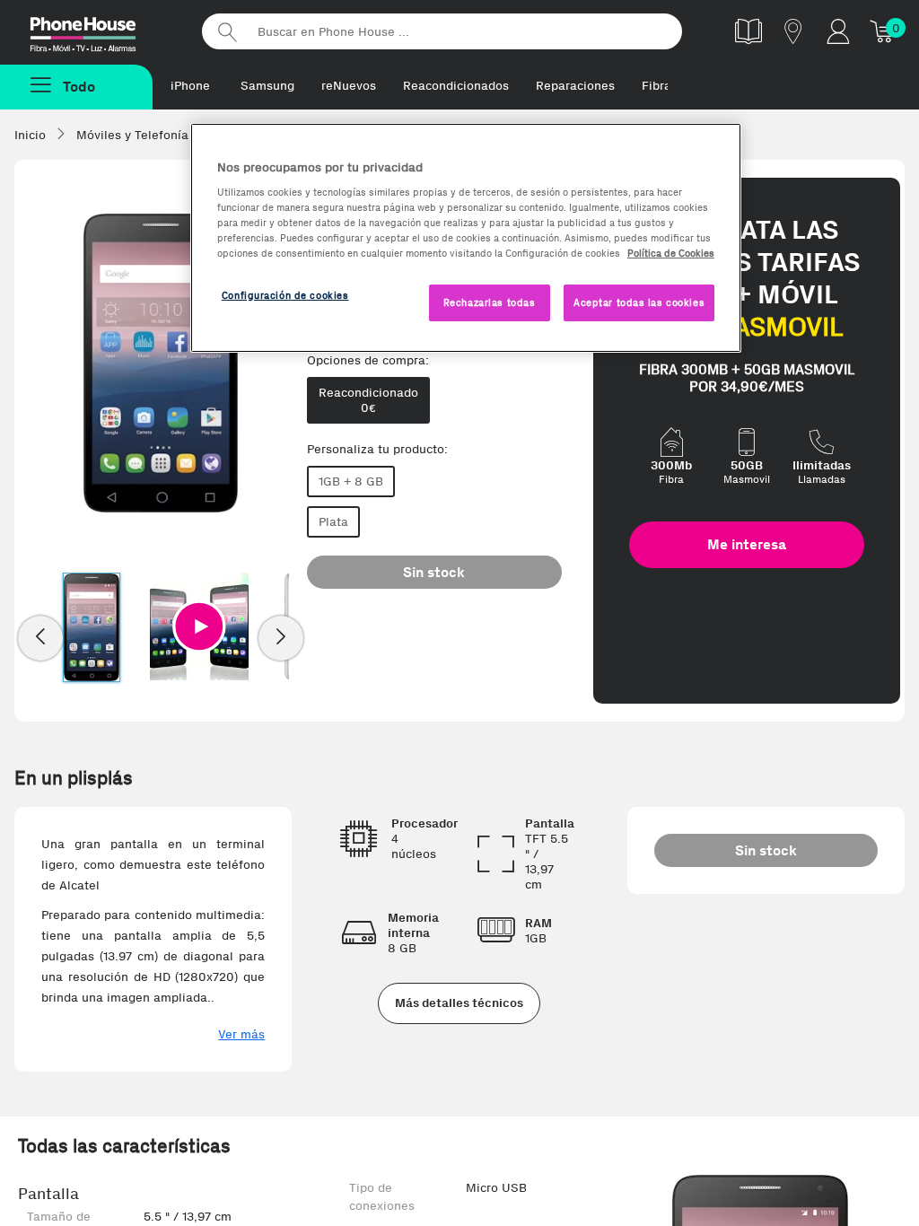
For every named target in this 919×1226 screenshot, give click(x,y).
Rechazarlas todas (489, 302)
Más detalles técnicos (459, 1003)
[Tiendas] (793, 31)
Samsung (267, 85)
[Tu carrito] (883, 31)
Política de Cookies (670, 253)
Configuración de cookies (285, 295)
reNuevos (348, 85)
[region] (465, 238)
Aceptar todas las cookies (639, 302)
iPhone (190, 85)
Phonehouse (98, 30)
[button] (199, 626)
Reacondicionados (456, 85)
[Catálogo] (748, 31)
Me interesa (746, 544)
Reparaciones (575, 85)
